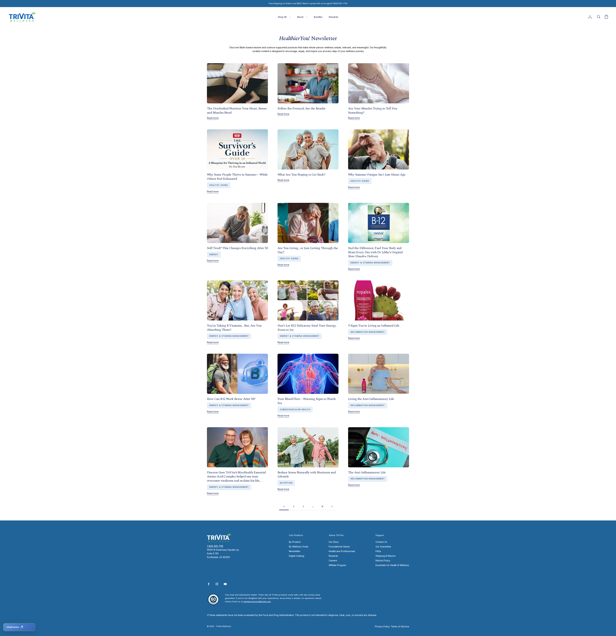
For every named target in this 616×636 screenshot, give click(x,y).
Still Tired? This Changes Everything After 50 (237, 248)
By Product (295, 542)
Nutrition (286, 483)
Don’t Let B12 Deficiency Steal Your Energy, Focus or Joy (307, 327)
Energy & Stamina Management (370, 262)
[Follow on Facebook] (208, 584)
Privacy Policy (382, 626)
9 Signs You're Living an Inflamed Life (373, 325)
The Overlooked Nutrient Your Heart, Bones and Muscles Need (237, 110)
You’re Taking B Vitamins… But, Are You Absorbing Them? (234, 327)
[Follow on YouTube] (225, 584)
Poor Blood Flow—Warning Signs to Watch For (307, 401)
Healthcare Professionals (342, 551)
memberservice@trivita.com (257, 601)
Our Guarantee (383, 546)
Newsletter (294, 551)
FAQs (378, 551)
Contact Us (381, 542)
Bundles (318, 17)
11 (322, 506)
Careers (333, 560)
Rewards (333, 17)
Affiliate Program (337, 565)
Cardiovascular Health (295, 409)
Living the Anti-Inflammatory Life (371, 399)
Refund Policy (383, 560)
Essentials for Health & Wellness (392, 565)
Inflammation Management (368, 332)
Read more (213, 118)
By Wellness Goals (298, 546)
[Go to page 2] (332, 506)
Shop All (282, 17)
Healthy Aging (218, 185)
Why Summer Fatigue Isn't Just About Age (377, 174)
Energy (213, 254)
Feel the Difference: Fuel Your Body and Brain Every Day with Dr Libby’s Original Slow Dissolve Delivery (375, 252)
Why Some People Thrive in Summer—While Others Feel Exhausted (237, 176)
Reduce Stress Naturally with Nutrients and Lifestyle (307, 474)
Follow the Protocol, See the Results (301, 108)
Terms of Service (400, 626)
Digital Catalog (296, 555)
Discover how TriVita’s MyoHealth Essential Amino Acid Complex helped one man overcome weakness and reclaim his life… (236, 476)
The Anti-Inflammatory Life (367, 472)
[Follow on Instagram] (216, 584)
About (300, 17)
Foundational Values (339, 546)
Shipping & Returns (386, 555)
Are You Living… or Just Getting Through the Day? (308, 250)
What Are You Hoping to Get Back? (301, 174)
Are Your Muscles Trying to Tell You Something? (372, 110)
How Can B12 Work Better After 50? (231, 399)
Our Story (334, 542)
